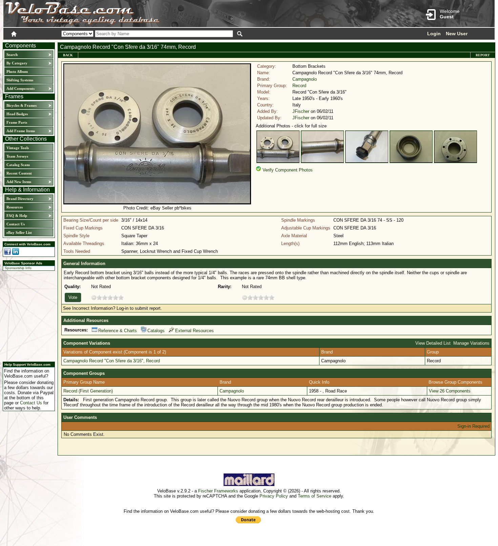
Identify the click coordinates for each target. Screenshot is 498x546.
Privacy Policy (274, 496)
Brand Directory (20, 199)
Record (299, 85)
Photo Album (17, 71)
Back (68, 55)
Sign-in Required (473, 426)
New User (457, 33)
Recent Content (19, 173)
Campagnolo (304, 79)
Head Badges (17, 114)
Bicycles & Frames (22, 105)
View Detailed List (433, 343)
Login (434, 33)
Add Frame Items (20, 131)
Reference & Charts (117, 330)
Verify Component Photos (288, 170)
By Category (16, 63)
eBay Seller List (19, 232)
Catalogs (156, 330)
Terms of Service (314, 496)
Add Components (20, 88)
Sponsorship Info (18, 268)
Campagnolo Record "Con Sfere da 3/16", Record (111, 360)
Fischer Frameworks (218, 490)
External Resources (194, 330)
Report (483, 55)
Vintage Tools (17, 148)
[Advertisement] (26, 315)
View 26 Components (450, 390)
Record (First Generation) (88, 390)
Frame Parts (16, 122)
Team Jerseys (17, 156)
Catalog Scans (18, 165)
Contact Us (15, 224)
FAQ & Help (16, 216)
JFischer (300, 111)
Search (12, 55)
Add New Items (18, 182)
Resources (14, 207)
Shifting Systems (19, 80)
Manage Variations (471, 343)
